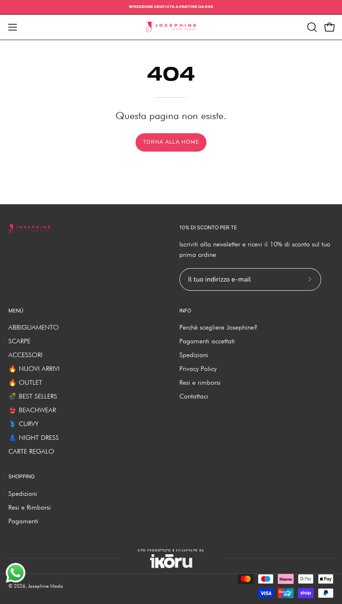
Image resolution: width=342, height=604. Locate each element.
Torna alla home (171, 142)
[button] (311, 27)
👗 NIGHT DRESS (33, 438)
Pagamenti (23, 521)
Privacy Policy (197, 369)
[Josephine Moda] (171, 27)
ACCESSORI (25, 355)
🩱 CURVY (23, 424)
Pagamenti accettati (207, 341)
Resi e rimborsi (200, 382)
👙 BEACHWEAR (32, 410)
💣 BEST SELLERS (32, 396)
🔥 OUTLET (25, 382)
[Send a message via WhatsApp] (15, 572)
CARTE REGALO (31, 451)
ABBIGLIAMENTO (33, 327)
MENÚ (15, 310)
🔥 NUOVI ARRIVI (34, 369)
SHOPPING (21, 476)
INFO (185, 310)
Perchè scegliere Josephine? (218, 327)
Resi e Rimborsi (29, 507)
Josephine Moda (45, 586)
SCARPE (19, 341)
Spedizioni (193, 355)
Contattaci (193, 396)
